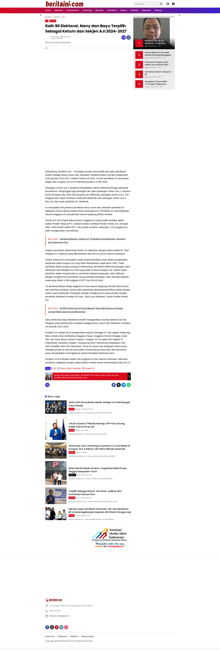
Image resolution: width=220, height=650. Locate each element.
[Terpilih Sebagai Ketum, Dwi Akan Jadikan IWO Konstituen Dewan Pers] (56, 495)
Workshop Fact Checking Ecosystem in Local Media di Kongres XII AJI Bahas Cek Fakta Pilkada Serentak (99, 447)
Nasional (53, 21)
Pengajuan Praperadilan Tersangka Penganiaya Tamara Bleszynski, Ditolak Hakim (157, 82)
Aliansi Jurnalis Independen (71, 368)
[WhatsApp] (128, 385)
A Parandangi (55, 36)
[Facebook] (114, 385)
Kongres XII (90, 368)
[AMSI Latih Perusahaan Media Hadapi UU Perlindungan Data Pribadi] (56, 407)
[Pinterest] (57, 627)
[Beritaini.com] (64, 4)
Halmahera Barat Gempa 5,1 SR (158, 73)
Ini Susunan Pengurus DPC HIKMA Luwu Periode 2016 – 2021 (157, 63)
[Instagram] (66, 627)
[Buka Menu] (173, 3)
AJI (47, 21)
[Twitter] (118, 385)
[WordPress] (61, 627)
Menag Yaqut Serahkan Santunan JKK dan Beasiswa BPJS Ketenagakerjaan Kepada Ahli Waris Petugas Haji (100, 510)
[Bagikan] (128, 37)
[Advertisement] (77, 578)
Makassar (72, 475)
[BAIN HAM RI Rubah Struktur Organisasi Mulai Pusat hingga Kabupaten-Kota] (56, 473)
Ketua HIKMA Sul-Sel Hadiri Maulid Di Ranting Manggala (158, 53)
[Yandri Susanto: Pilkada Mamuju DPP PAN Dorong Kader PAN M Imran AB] (56, 428)
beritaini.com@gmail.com (60, 616)
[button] (161, 4)
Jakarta (71, 409)
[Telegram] (123, 385)
